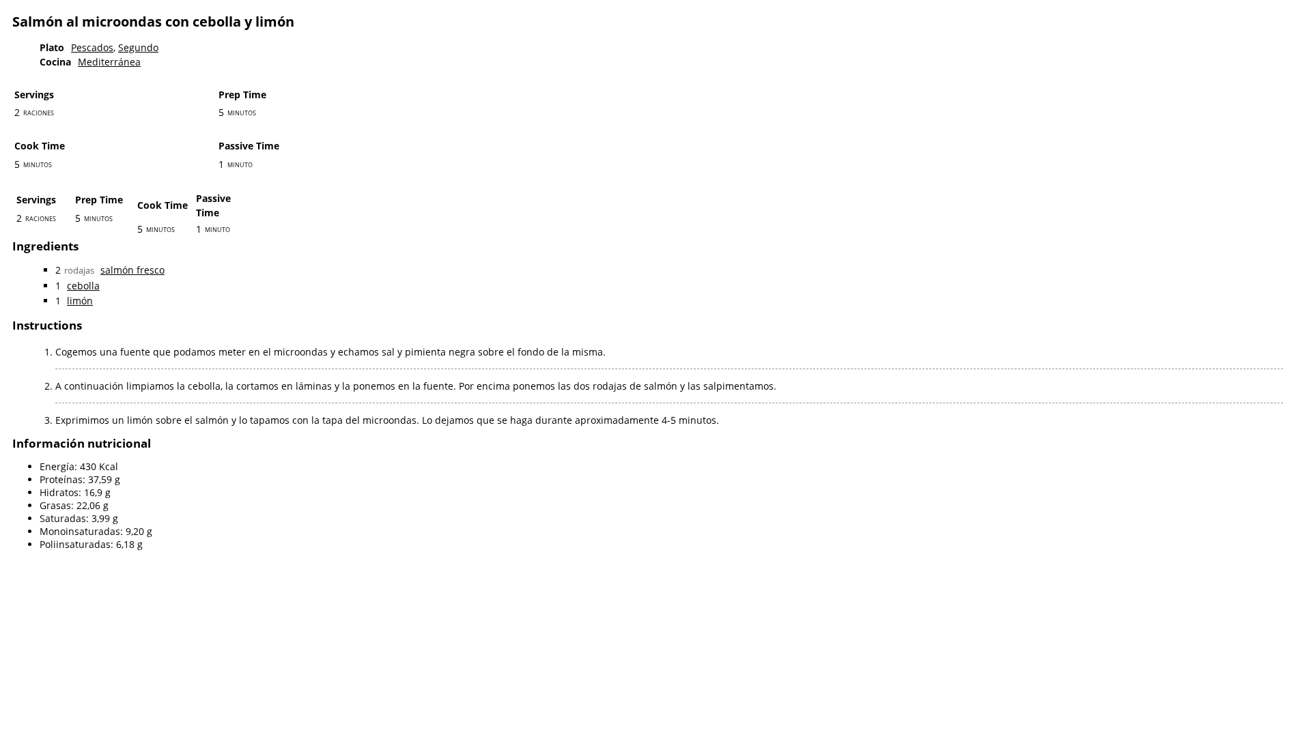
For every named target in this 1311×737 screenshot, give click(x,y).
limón (80, 300)
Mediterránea (109, 61)
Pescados (92, 47)
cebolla (83, 285)
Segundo (138, 47)
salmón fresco (132, 269)
